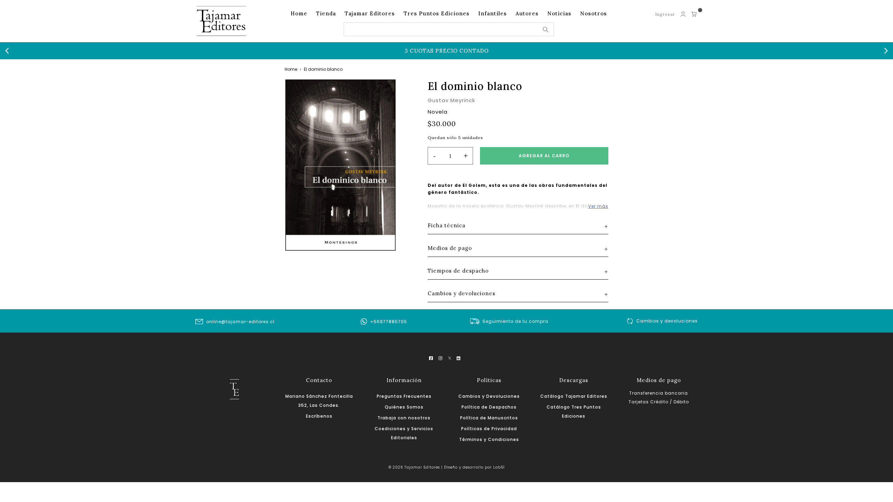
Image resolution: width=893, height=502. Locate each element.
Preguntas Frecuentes (404, 396)
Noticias (559, 13)
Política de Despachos (489, 407)
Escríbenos (319, 416)
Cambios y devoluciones (667, 321)
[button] (7, 51)
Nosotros (593, 13)
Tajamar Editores (370, 13)
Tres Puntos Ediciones (437, 13)
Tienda (326, 13)
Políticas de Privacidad (489, 429)
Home (299, 13)
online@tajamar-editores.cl (240, 322)
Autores (527, 13)
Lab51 (499, 467)
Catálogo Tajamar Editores (573, 396)
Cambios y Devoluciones (489, 396)
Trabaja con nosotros (403, 418)
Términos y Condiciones (489, 439)
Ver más (598, 206)
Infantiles (492, 13)
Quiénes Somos (404, 407)
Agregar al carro (544, 156)
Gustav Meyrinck (451, 100)
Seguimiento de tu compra (515, 321)
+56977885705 (388, 322)
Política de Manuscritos (489, 418)
